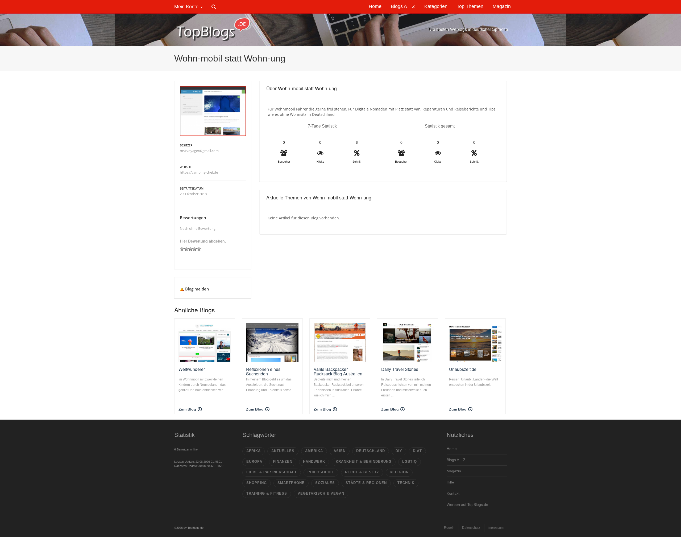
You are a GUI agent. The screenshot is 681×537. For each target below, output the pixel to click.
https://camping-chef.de (199, 172)
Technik (405, 483)
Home (452, 448)
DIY (399, 451)
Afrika (253, 451)
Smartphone (291, 483)
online (186, 449)
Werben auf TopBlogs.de (467, 504)
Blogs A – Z (456, 460)
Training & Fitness (266, 493)
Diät (417, 451)
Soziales (325, 483)
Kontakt (453, 493)
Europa (254, 462)
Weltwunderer (191, 369)
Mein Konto (186, 6)
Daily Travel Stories (399, 369)
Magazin (454, 471)
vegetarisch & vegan (321, 493)
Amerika (314, 451)
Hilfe (450, 482)
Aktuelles (282, 451)
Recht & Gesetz (362, 472)
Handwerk (314, 462)
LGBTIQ (409, 462)
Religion (399, 472)
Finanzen (282, 462)
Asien (340, 451)
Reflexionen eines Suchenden (263, 371)
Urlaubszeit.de (462, 369)
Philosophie (321, 472)
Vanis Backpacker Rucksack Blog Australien (338, 371)
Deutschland (370, 451)
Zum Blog (187, 409)
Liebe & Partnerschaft (271, 472)
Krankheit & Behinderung (364, 462)
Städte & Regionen (366, 483)
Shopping (256, 483)
